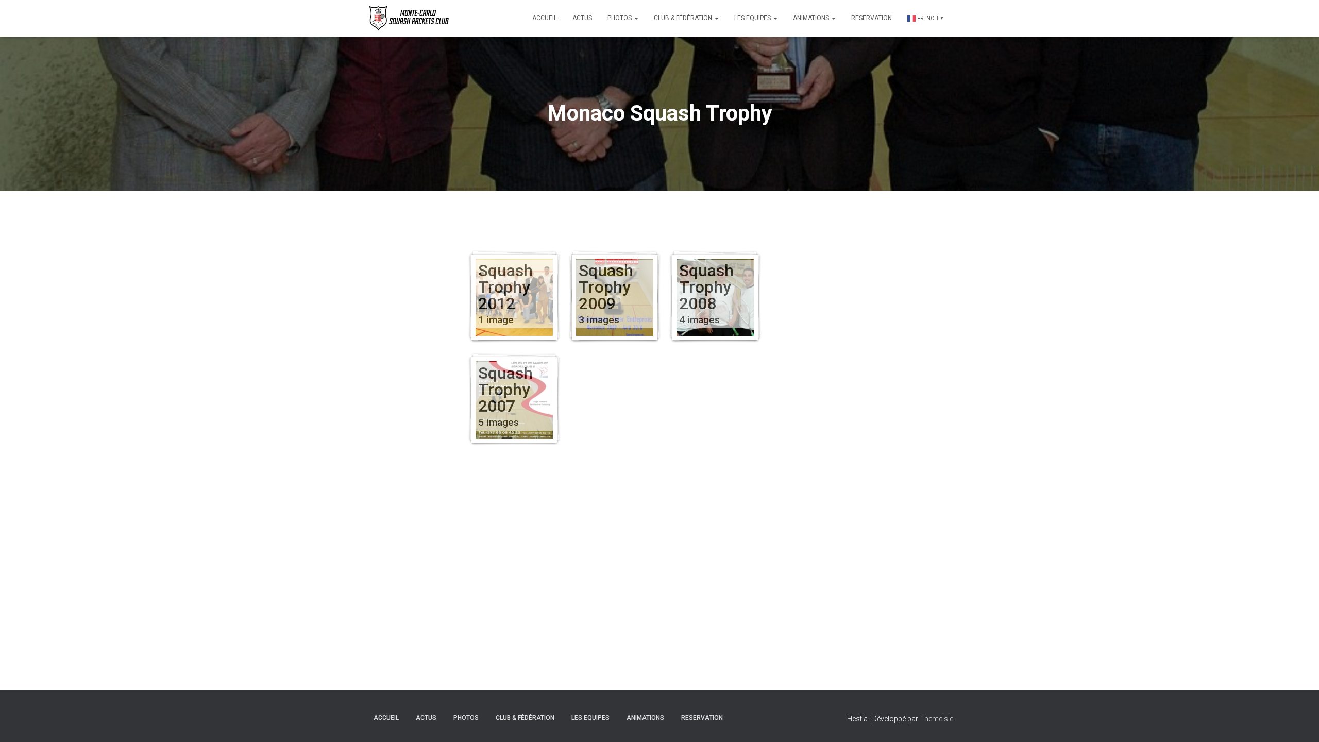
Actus (582, 18)
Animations (812, 18)
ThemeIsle (936, 719)
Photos (620, 18)
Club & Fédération (684, 18)
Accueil (544, 18)
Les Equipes (753, 18)
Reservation (871, 18)
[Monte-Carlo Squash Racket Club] (407, 18)
